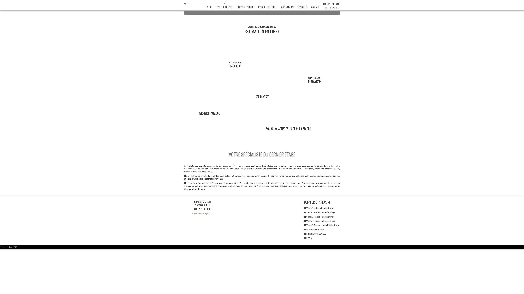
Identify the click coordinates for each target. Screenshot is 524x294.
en (188, 4)
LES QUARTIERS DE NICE (267, 7)
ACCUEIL (209, 7)
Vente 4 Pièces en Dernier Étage (320, 221)
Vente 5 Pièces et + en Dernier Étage (322, 225)
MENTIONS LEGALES (316, 233)
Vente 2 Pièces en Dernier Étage (320, 212)
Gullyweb (10, 247)
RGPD (309, 238)
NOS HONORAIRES (315, 229)
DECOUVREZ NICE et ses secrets (294, 7)
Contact (315, 7)
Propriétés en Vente (224, 7)
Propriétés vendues (246, 7)
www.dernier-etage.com (202, 213)
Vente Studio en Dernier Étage (319, 208)
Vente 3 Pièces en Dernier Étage (320, 216)
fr (185, 4)
